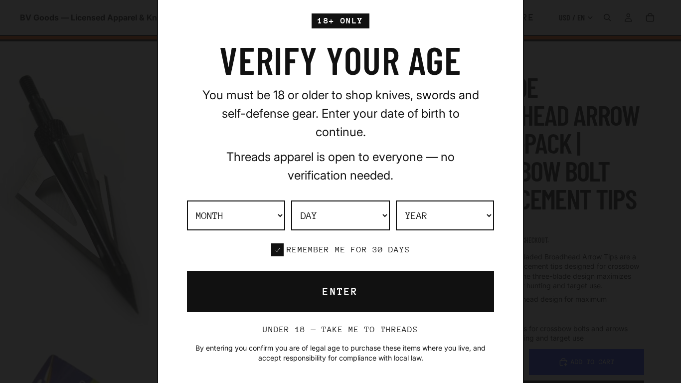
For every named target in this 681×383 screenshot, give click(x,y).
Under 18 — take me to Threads (340, 329)
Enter (340, 291)
